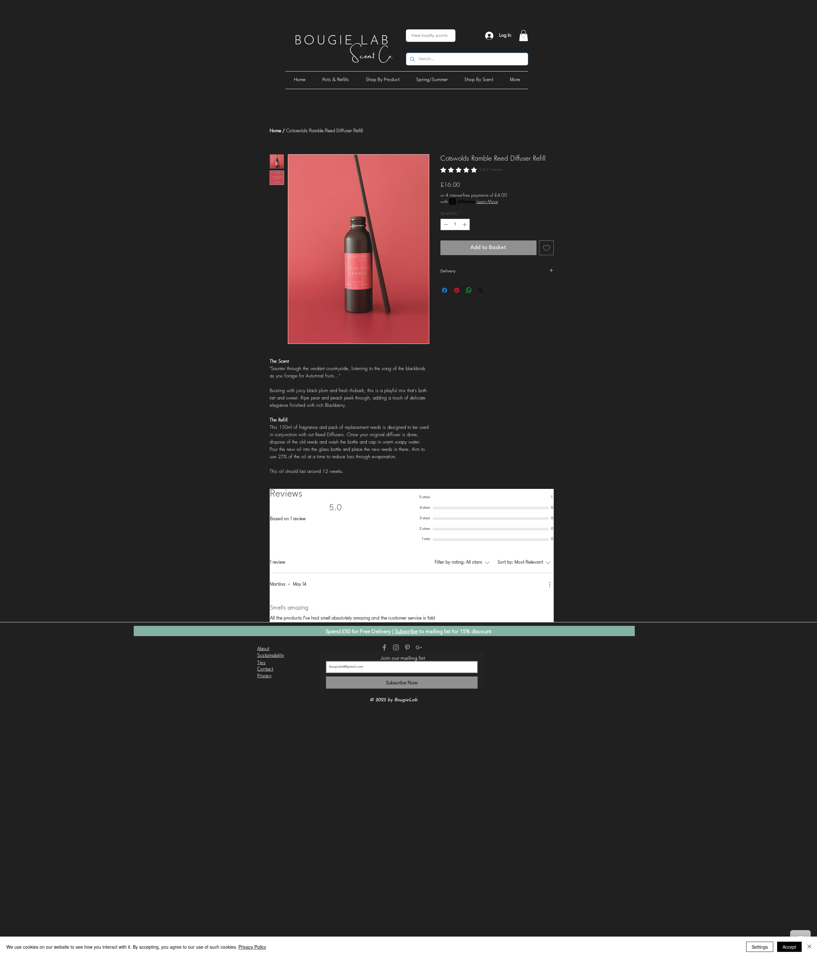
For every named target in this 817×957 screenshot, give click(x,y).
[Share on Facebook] (444, 290)
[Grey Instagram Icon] (396, 647)
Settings (760, 947)
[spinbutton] (455, 224)
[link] (471, 170)
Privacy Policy (252, 947)
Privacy (264, 676)
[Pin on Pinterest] (457, 290)
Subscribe (406, 631)
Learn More (487, 201)
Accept (789, 947)
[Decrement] (445, 224)
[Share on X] (481, 290)
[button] (523, 35)
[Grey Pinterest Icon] (407, 647)
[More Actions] (549, 585)
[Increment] (465, 224)
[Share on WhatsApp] (469, 290)
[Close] (809, 947)
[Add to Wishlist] (546, 247)
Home (275, 131)
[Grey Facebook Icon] (384, 647)
